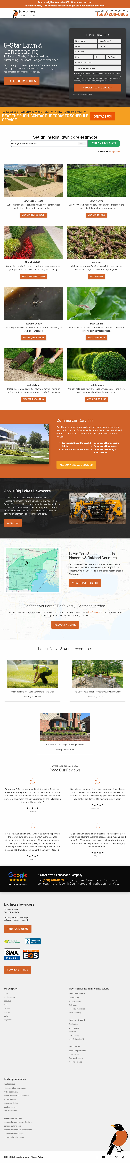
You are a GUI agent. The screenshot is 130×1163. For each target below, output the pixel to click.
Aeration (72, 1032)
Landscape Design (11, 1103)
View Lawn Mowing (96, 215)
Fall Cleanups (74, 1005)
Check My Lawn (104, 143)
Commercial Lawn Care (105, 446)
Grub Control (74, 1054)
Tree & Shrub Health (76, 1039)
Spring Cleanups (75, 1001)
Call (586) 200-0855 (22, 81)
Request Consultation (97, 87)
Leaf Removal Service (77, 1009)
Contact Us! (102, 116)
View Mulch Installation (33, 276)
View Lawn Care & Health (33, 215)
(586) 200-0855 (111, 12)
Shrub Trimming (75, 1013)
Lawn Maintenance (77, 993)
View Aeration (96, 276)
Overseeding (74, 1035)
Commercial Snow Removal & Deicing (18, 1122)
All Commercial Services (76, 464)
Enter (83, 143)
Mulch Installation (11, 1092)
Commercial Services (13, 1118)
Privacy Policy (36, 1157)
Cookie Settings (17, 969)
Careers (7, 1008)
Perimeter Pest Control (78, 1051)
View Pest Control (96, 338)
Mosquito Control (75, 1062)
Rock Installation (10, 1110)
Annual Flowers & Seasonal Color (16, 1096)
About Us (13, 522)
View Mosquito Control (33, 338)
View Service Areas (85, 582)
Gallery (6, 1016)
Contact (7, 1012)
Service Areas (9, 997)
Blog (5, 1005)
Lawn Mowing (74, 998)
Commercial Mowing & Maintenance (18, 1130)
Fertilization (73, 1024)
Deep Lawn (115, 151)
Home (6, 993)
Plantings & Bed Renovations (15, 1088)
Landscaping (9, 1084)
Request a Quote (65, 624)
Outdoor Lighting (10, 1107)
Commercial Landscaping (106, 442)
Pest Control (74, 1046)
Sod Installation (10, 1099)
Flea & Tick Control (76, 1058)
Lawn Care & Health (77, 1020)
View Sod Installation (33, 399)
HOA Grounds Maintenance (75, 449)
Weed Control (74, 1028)
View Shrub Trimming (96, 399)
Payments (8, 1019)
